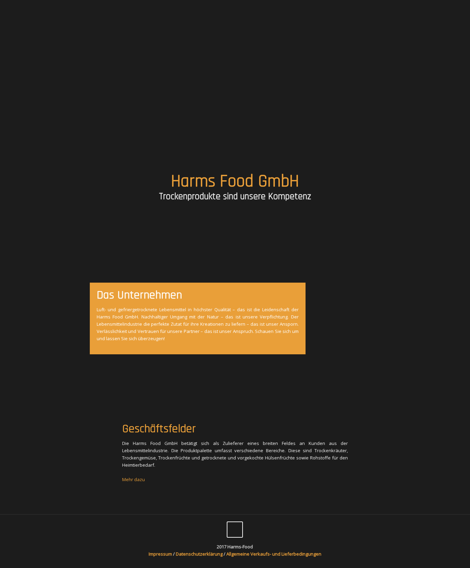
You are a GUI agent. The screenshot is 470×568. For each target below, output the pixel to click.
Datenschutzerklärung (200, 554)
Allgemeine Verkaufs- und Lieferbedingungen (273, 554)
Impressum (160, 554)
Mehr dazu (133, 479)
